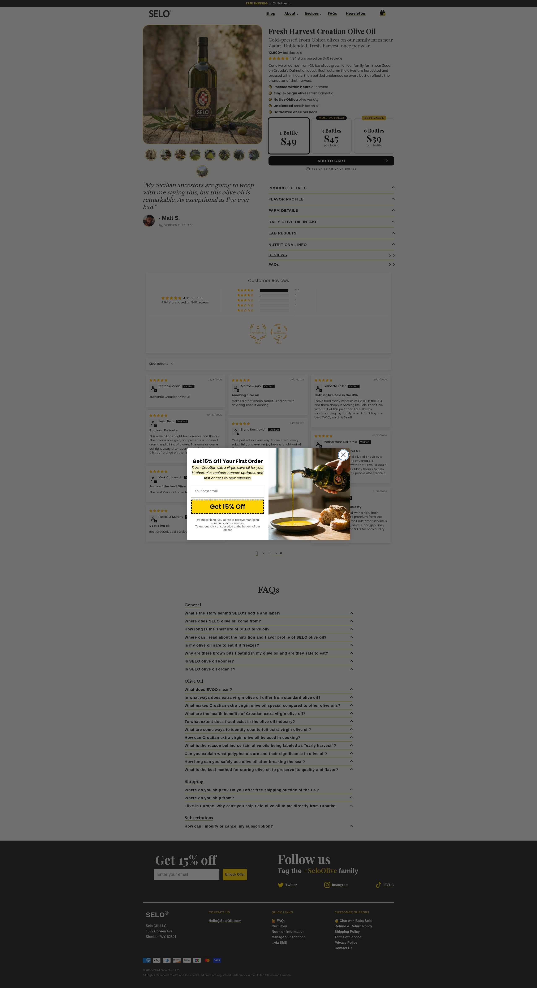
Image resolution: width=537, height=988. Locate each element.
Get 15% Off (227, 506)
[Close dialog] (343, 455)
